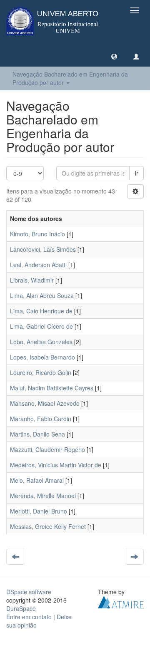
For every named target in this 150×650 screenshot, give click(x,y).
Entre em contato (29, 617)
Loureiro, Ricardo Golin (40, 372)
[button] (114, 56)
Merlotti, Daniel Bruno (38, 511)
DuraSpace (21, 608)
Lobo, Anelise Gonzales (41, 341)
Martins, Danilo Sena (37, 434)
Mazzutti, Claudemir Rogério (47, 449)
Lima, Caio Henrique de (41, 311)
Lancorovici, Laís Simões (43, 249)
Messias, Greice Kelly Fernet (48, 526)
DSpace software (28, 592)
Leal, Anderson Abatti (38, 264)
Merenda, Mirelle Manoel (43, 495)
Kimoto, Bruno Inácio (37, 234)
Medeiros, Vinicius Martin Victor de (55, 465)
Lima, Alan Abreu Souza (42, 295)
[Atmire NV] (121, 601)
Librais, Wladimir (32, 280)
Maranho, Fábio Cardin (40, 418)
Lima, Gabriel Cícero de (41, 326)
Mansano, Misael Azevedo (45, 403)
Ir (136, 173)
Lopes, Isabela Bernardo (42, 357)
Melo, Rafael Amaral (37, 480)
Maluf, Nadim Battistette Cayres (51, 388)
